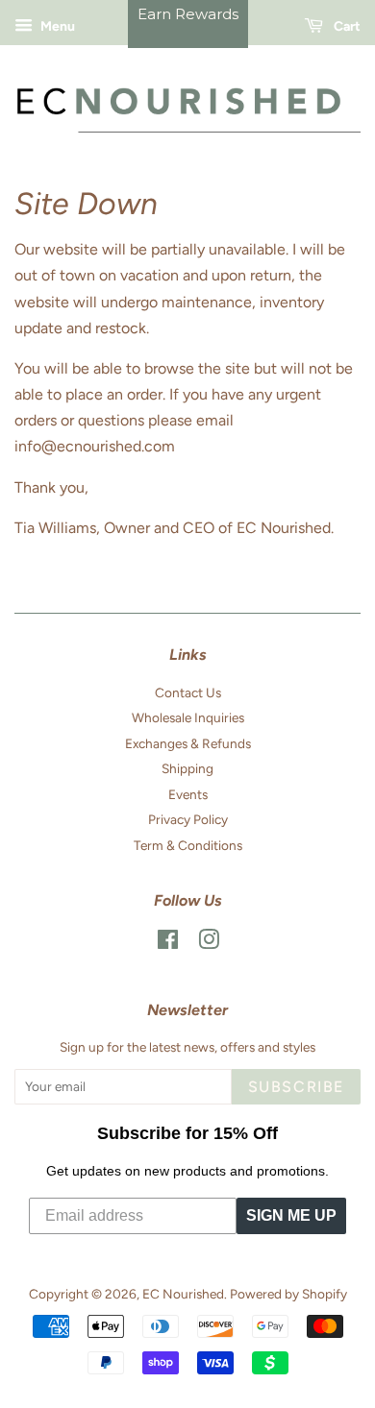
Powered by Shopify (288, 1293)
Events (188, 794)
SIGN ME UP (291, 1215)
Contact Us (188, 692)
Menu (56, 26)
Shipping (187, 768)
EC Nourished (183, 1293)
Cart (346, 26)
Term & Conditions (188, 845)
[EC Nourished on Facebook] (168, 943)
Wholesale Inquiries (188, 717)
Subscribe (296, 1087)
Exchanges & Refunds (188, 743)
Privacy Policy (188, 819)
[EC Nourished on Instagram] (208, 943)
